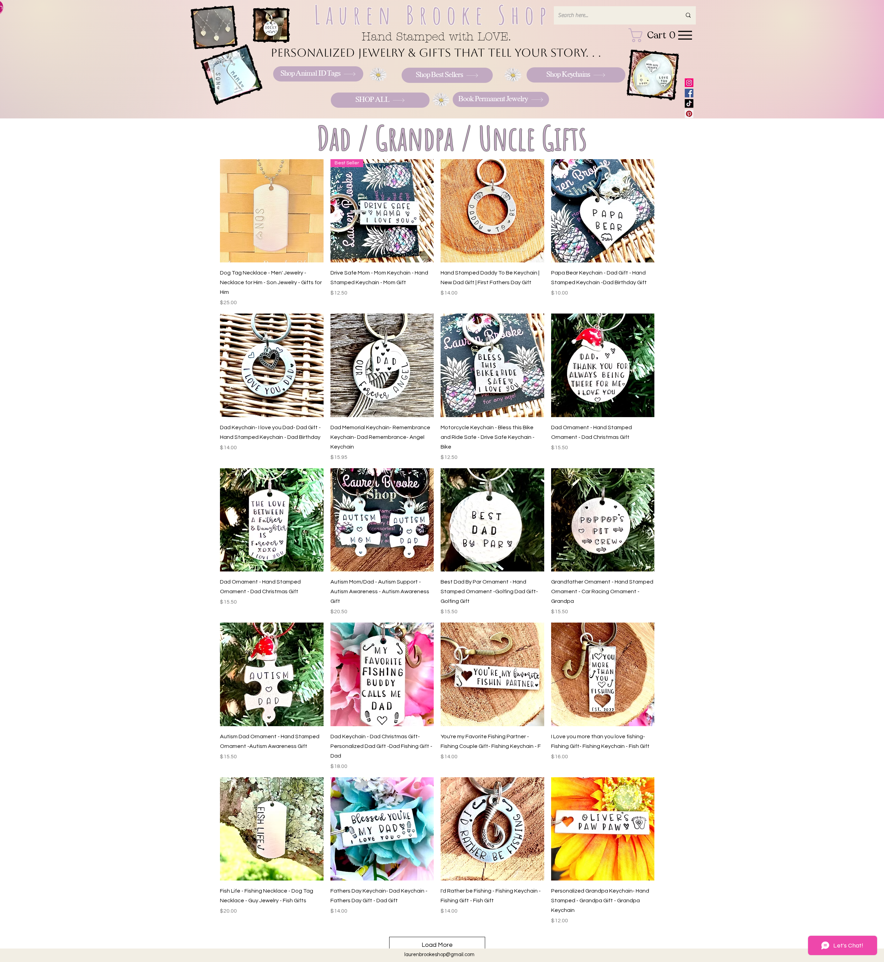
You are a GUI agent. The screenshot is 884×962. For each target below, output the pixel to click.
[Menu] (684, 35)
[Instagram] (689, 82)
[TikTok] (689, 103)
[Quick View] (272, 211)
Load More (437, 945)
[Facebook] (689, 93)
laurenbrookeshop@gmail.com (439, 954)
